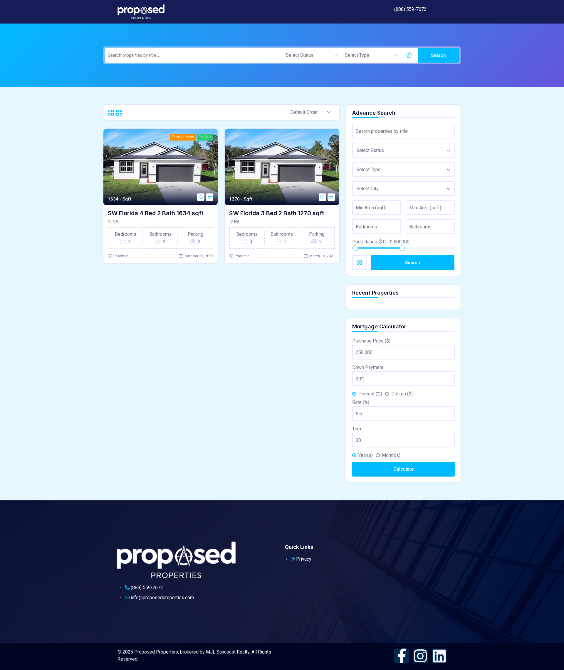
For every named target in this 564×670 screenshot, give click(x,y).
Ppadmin (120, 256)
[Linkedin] (439, 656)
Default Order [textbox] (304, 112)
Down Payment (367, 367)
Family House (183, 137)
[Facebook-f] (401, 656)
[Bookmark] (200, 197)
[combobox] (311, 55)
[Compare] (209, 197)
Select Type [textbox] (357, 55)
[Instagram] (420, 656)
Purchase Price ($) (371, 341)
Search (438, 55)
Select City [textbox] (367, 188)
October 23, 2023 (198, 256)
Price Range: (365, 242)
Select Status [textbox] (299, 55)
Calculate (403, 469)
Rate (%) (360, 402)
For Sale (205, 137)
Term (357, 429)
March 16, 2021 (322, 256)
